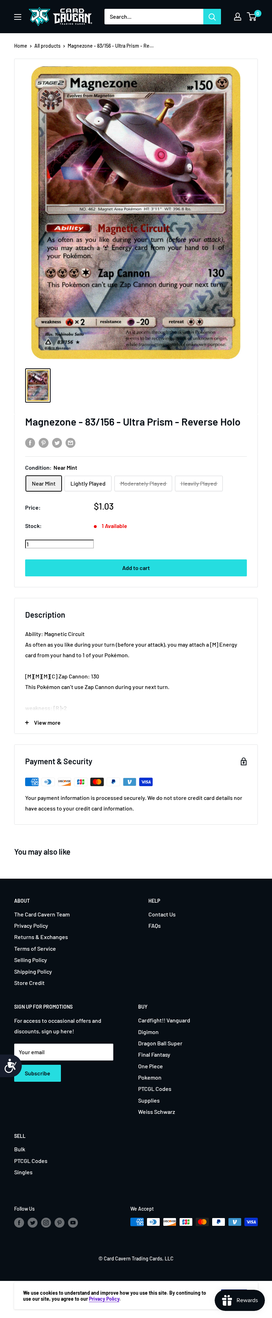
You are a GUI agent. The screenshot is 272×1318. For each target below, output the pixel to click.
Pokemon (150, 1077)
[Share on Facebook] (30, 442)
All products (47, 46)
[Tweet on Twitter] (57, 442)
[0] (252, 16)
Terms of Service (35, 948)
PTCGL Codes (154, 1088)
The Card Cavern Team (42, 914)
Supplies (149, 1100)
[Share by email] (70, 442)
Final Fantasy (154, 1054)
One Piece (150, 1066)
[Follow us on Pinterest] (59, 1223)
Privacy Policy (31, 925)
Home (20, 46)
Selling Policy (30, 959)
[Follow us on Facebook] (19, 1223)
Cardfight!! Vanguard (164, 1020)
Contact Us (162, 914)
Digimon (148, 1031)
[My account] (237, 16)
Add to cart (136, 567)
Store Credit (29, 982)
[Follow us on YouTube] (73, 1223)
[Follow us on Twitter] (33, 1223)
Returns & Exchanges (41, 936)
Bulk (19, 1149)
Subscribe (37, 1073)
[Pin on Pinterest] (44, 442)
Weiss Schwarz (156, 1111)
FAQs (154, 925)
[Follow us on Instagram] (46, 1223)
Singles (23, 1172)
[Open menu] (17, 17)
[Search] (212, 16)
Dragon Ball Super (160, 1043)
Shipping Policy (33, 971)
